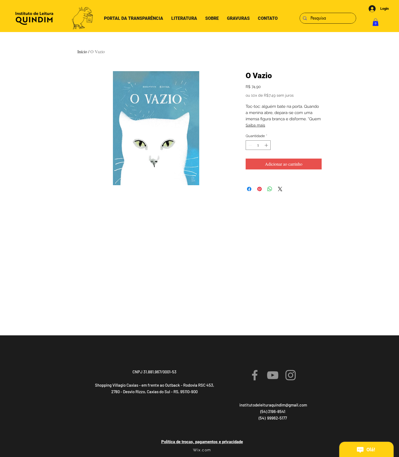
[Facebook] (255, 375)
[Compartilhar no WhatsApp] (270, 189)
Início (82, 51)
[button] (375, 22)
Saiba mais (255, 125)
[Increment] (267, 145)
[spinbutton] (258, 145)
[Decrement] (249, 145)
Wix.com (202, 450)
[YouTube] (273, 375)
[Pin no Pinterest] (259, 189)
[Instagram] (290, 375)
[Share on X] (280, 189)
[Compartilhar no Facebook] (249, 189)
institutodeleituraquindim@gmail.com (273, 404)
